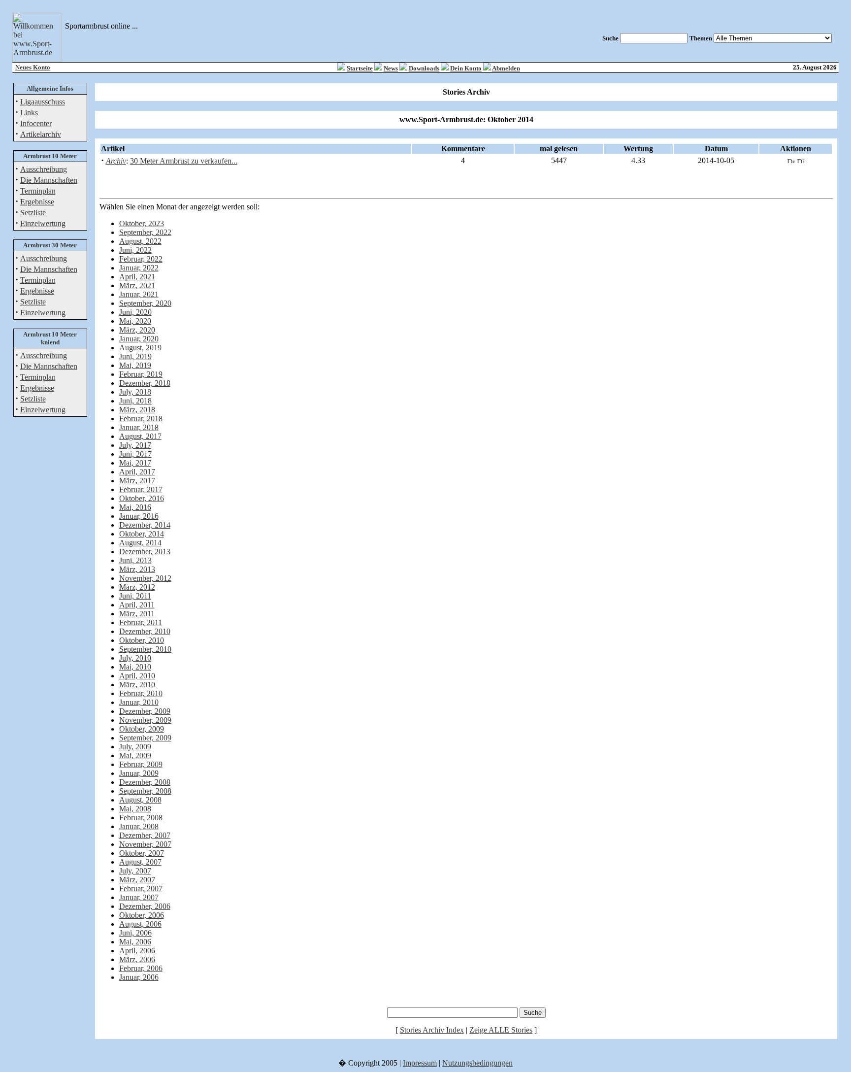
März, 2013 (137, 569)
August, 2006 (140, 924)
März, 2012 (137, 587)
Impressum (420, 1063)
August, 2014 (140, 542)
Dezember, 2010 (144, 631)
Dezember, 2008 (144, 782)
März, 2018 (137, 409)
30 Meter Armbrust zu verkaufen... (183, 161)
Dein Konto (466, 68)
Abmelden (506, 68)
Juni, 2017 (135, 454)
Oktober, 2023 (141, 223)
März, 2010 (137, 684)
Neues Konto (32, 67)
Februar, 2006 (141, 968)
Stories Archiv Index (432, 1030)
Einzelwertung (42, 223)
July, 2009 (135, 746)
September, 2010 (145, 649)
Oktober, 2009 (141, 729)
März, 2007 (137, 879)
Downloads (424, 68)
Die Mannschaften (48, 180)
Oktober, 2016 (141, 498)
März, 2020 (137, 330)
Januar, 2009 (139, 773)
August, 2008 (140, 800)
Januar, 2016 (139, 516)
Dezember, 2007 (144, 835)
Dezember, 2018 (144, 383)
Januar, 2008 (139, 826)
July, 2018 (135, 392)
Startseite (360, 68)
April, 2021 (137, 276)
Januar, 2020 (139, 339)
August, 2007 (140, 862)
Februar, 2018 (141, 418)
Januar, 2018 (139, 427)
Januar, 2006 (139, 977)
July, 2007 (135, 871)
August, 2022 (140, 241)
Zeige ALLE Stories (500, 1030)
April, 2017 (137, 472)
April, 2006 (137, 950)
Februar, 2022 (141, 259)
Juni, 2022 (135, 250)
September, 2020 (145, 303)
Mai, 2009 (135, 755)
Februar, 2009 (141, 764)
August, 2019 (140, 347)
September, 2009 (145, 738)
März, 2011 (137, 613)
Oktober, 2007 (141, 853)
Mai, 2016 (135, 507)
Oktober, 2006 (141, 915)
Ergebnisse (37, 202)
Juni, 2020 (135, 312)
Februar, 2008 (141, 817)
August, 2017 (140, 436)
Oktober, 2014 (141, 534)
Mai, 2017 (135, 463)
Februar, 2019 (141, 374)
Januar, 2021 (139, 294)
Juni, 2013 (135, 560)
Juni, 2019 (135, 356)
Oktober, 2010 (141, 640)
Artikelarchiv (40, 134)
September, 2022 (145, 232)
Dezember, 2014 (144, 525)
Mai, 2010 (135, 667)
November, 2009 (145, 720)
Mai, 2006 (135, 942)
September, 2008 (145, 791)
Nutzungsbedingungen (477, 1063)
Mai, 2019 (135, 365)
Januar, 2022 (139, 268)
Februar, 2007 (141, 888)
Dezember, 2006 (144, 906)
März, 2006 (137, 959)
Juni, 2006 (135, 933)
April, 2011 (137, 605)
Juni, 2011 (135, 596)
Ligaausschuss (42, 102)
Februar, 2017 (141, 489)
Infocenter (36, 123)
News (391, 68)
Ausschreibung (43, 169)
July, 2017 (135, 445)
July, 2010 (135, 658)
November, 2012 (145, 578)
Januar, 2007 (139, 897)
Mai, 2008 (135, 808)
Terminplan (38, 191)
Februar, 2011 (140, 622)
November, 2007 (145, 844)
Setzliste (33, 212)
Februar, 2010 (141, 693)
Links (29, 112)
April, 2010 (137, 675)
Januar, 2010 (139, 702)
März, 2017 (137, 480)
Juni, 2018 (135, 401)
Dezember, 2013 (144, 551)
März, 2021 (137, 285)
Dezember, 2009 (144, 711)
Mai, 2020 (135, 321)
